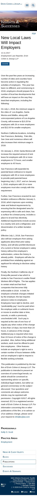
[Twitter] (24, 492)
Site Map (31, 483)
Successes (8, 466)
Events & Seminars (12, 471)
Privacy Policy (21, 483)
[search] (33, 5)
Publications (8, 461)
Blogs (6, 457)
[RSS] (32, 492)
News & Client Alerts (13, 452)
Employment (6, 442)
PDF (34, 33)
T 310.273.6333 (17, 482)
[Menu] (27, 5)
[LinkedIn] (15, 492)
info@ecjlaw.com (22, 417)
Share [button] (5, 64)
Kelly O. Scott (7, 432)
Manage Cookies (29, 485)
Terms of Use (30, 482)
